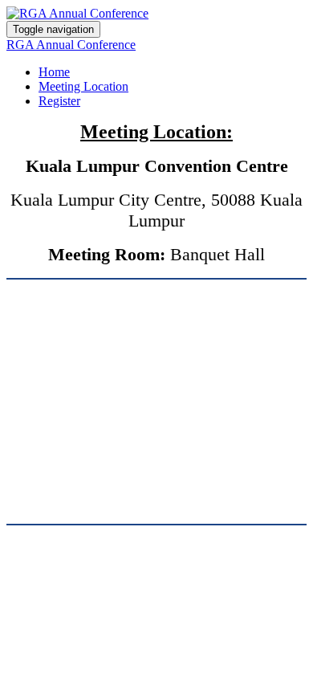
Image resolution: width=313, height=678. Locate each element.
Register (59, 101)
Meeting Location (83, 86)
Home (54, 72)
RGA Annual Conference (71, 44)
